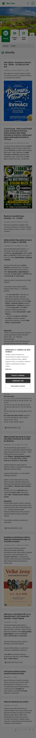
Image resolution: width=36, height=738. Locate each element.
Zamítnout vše (18, 381)
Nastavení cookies (18, 386)
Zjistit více (8, 369)
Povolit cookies (18, 375)
